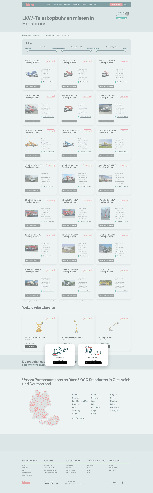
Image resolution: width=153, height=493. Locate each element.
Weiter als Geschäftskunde (93, 363)
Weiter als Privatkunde (60, 363)
